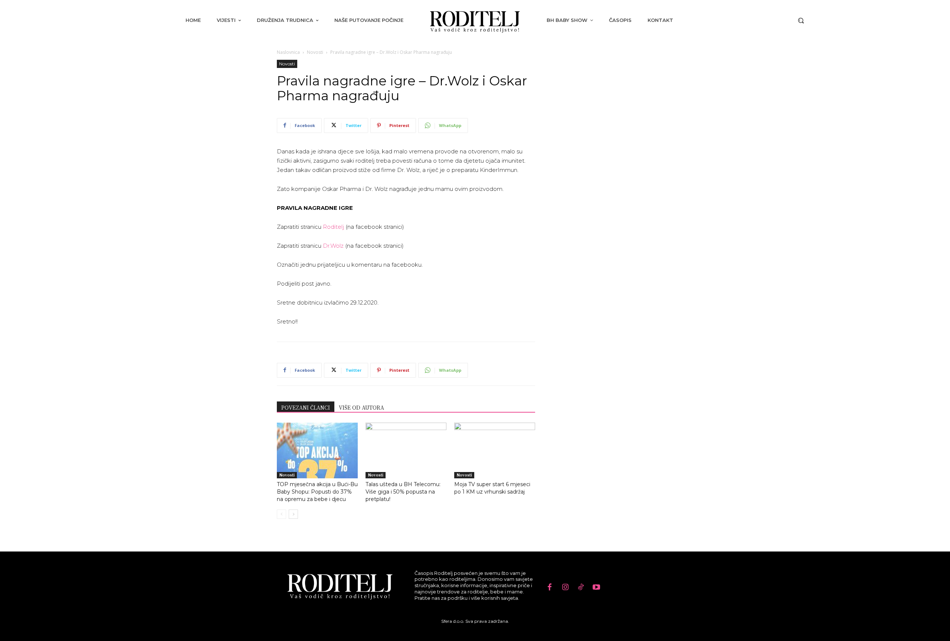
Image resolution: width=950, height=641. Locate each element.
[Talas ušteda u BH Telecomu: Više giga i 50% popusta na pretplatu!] (406, 450)
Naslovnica (288, 52)
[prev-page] (281, 514)
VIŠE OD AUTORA (361, 407)
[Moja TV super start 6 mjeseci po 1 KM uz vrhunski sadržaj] (494, 450)
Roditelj (333, 226)
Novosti (315, 52)
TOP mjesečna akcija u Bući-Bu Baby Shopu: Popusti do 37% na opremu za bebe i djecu (317, 491)
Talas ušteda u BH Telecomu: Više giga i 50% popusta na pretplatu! (403, 491)
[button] (801, 20)
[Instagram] (565, 587)
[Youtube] (596, 587)
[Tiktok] (581, 587)
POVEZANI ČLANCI (305, 407)
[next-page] (293, 514)
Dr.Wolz (333, 245)
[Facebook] (550, 587)
